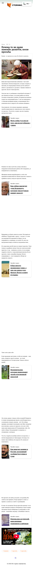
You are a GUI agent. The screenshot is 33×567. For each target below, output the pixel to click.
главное (6, 551)
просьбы (23, 551)
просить (14, 551)
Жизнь (3, 44)
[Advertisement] (16, 27)
